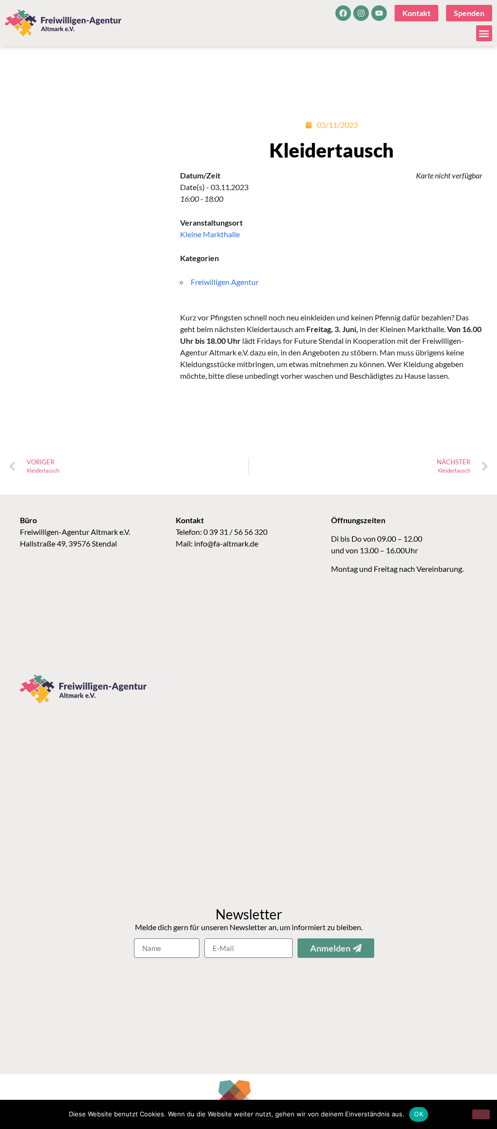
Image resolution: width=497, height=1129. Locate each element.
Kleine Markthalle (210, 234)
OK (418, 1114)
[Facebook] (343, 13)
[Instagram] (361, 13)
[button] (484, 33)
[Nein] (481, 1114)
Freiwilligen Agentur (225, 281)
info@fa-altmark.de (226, 543)
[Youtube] (379, 13)
